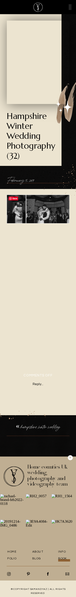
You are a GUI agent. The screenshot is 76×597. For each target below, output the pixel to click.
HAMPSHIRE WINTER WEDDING (40, 426)
